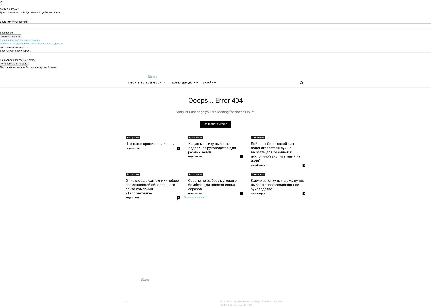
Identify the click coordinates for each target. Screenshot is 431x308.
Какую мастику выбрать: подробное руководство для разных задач (212, 148)
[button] (301, 83)
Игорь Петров (132, 148)
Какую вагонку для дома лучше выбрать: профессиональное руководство (278, 185)
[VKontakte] (254, 285)
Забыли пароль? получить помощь (20, 40)
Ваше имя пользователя (14, 21)
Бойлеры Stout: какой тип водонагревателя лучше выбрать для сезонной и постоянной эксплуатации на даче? (275, 152)
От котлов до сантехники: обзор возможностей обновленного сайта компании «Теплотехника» (152, 187)
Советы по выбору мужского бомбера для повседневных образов (212, 185)
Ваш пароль (7, 32)
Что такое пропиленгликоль (150, 144)
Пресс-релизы (133, 137)
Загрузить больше (194, 197)
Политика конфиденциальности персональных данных (31, 43)
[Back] (1, 5)
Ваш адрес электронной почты (18, 59)
